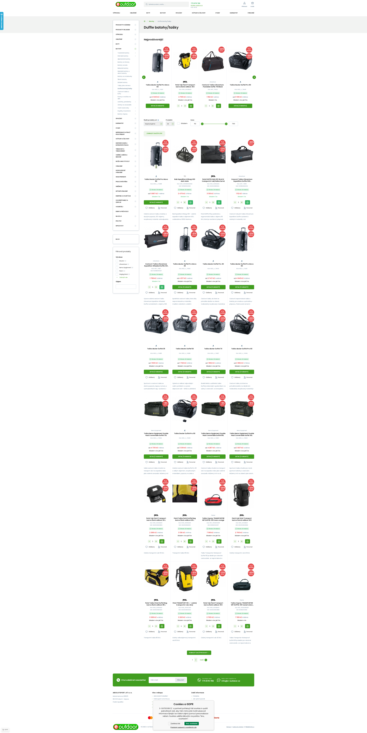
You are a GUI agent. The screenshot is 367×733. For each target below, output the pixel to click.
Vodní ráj (119, 207)
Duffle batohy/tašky (125, 89)
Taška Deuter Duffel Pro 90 (240, 85)
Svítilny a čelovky (122, 139)
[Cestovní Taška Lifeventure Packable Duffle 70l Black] (213, 61)
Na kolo (119, 216)
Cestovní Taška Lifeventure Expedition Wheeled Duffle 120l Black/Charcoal (156, 265)
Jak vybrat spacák (199, 699)
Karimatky (119, 123)
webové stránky (238, 727)
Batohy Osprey (122, 114)
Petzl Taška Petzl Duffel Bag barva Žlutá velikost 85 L (156, 604)
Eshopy (229, 727)
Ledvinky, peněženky (124, 102)
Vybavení (119, 166)
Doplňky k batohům (124, 111)
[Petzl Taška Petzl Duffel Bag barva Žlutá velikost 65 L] (184, 493)
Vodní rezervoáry (123, 108)
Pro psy (118, 221)
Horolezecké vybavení (120, 171)
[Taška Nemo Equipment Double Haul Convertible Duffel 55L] (213, 409)
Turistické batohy (123, 53)
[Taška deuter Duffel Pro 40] (213, 239)
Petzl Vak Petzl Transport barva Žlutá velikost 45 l (185, 86)
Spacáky (119, 118)
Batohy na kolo (122, 65)
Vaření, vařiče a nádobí (121, 156)
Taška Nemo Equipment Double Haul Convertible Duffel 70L (156, 434)
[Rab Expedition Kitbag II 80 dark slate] (184, 154)
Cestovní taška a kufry (123, 93)
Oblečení (119, 39)
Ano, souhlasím (191, 723)
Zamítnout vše (175, 723)
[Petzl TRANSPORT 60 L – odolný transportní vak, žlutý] (184, 578)
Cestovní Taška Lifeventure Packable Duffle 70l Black (213, 86)
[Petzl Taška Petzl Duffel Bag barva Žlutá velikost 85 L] (156, 578)
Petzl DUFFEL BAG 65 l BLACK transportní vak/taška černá (213, 180)
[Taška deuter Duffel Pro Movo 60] (157, 61)
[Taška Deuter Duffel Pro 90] (240, 61)
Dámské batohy (123, 56)
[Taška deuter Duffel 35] (156, 324)
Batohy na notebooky (125, 76)
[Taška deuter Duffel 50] (184, 324)
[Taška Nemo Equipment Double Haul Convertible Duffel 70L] (156, 409)
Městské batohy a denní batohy (124, 72)
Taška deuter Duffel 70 (213, 349)
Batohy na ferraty (123, 62)
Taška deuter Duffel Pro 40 (213, 264)
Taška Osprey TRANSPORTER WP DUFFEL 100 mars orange (213, 519)
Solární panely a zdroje (122, 201)
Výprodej (119, 34)
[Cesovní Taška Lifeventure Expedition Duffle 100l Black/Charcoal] (241, 154)
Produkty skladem (123, 30)
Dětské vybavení (121, 191)
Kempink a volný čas (123, 196)
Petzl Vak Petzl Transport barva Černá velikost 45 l (242, 519)
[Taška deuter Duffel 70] (213, 324)
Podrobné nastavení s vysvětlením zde (184, 727)
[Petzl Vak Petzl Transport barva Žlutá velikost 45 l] (185, 61)
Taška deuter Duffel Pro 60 (241, 349)
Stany (118, 128)
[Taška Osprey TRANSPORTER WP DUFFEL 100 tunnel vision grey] (241, 578)
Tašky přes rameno (124, 85)
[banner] (126, 5)
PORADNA (196, 696)
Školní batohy (122, 79)
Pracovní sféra (121, 182)
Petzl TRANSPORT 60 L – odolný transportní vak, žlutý (185, 604)
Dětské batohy (122, 82)
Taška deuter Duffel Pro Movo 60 (157, 86)
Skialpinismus (121, 177)
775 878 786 (195, 3)
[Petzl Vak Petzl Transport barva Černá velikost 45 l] (241, 493)
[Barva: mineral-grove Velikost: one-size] (156, 166)
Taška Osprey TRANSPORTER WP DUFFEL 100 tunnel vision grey (242, 604)
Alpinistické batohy (124, 59)
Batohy (151, 21)
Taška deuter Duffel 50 (185, 349)
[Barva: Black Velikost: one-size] (185, 421)
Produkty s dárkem (123, 25)
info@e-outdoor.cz (197, 5)
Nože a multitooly (123, 161)
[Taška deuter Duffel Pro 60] (241, 324)
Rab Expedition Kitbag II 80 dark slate (184, 180)
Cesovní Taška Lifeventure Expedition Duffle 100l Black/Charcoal (241, 180)
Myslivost (119, 226)
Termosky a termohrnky (120, 150)
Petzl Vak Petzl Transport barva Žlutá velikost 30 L (156, 519)
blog (118, 239)
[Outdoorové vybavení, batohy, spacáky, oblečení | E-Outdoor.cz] (144, 21)
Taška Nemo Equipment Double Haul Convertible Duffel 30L (242, 434)
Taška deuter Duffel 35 (156, 349)
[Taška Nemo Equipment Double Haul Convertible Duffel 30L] (241, 409)
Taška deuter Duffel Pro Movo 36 (184, 265)
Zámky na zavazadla (124, 105)
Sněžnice (119, 186)
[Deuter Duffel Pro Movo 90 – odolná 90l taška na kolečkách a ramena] (156, 154)
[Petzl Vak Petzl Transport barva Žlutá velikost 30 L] (156, 493)
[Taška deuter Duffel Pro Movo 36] (184, 239)
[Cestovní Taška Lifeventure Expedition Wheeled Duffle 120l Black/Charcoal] (156, 239)
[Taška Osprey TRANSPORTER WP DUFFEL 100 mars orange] (213, 493)
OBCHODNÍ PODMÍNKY (161, 696)
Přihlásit (180, 680)
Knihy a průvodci (122, 211)
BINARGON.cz (250, 727)
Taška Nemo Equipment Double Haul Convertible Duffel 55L (213, 434)
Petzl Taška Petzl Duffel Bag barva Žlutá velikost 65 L (185, 519)
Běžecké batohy (123, 68)
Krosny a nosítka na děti (124, 98)
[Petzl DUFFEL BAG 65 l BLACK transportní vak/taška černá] (213, 154)
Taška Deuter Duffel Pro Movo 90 (156, 180)
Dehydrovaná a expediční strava (122, 144)
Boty (117, 44)
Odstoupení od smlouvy (162, 699)
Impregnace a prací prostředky (123, 133)
